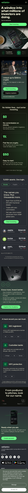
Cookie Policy (8, 478)
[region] (14, 481)
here (20, 170)
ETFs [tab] (24, 184)
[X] (14, 457)
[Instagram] (6, 457)
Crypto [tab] (15, 184)
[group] (14, 288)
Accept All (14, 489)
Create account (9, 438)
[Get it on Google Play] (19, 462)
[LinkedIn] (10, 457)
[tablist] (14, 184)
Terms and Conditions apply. (9, 96)
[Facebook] (2, 457)
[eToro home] (5, 2)
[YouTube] (18, 457)
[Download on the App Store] (6, 462)
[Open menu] (26, 2)
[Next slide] (8, 284)
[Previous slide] (3, 284)
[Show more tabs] (26, 184)
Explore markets (11, 93)
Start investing (14, 24)
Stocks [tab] (5, 184)
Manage (14, 484)
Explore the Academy (11, 307)
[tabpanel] (14, 224)
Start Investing (11, 222)
